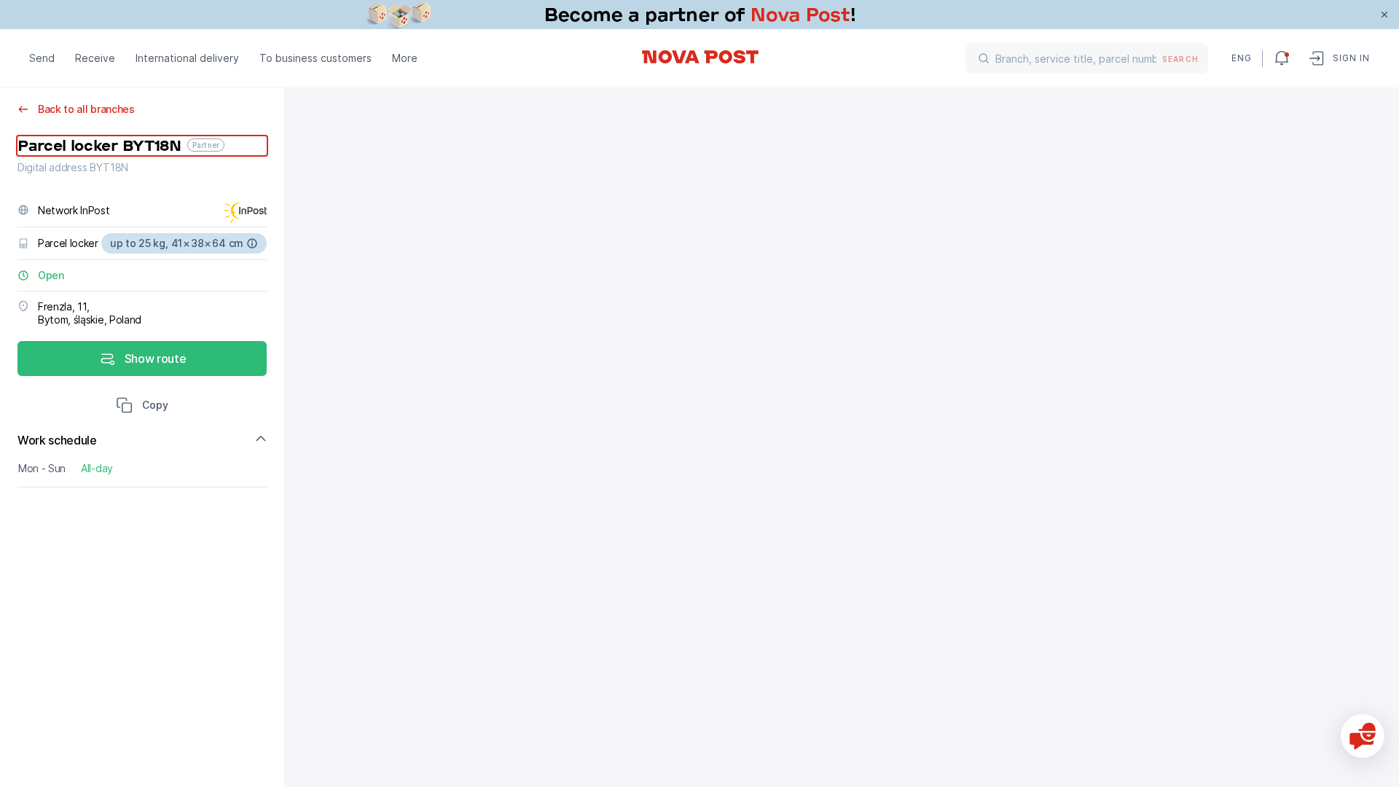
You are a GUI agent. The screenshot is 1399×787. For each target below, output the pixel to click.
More (405, 58)
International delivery (187, 58)
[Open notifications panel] (1281, 58)
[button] (142, 406)
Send (42, 58)
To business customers (315, 58)
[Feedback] (1362, 736)
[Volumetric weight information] (252, 243)
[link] (699, 14)
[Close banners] (1384, 14)
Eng (1240, 57)
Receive (95, 58)
